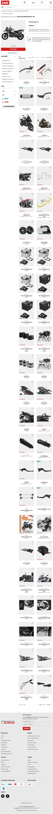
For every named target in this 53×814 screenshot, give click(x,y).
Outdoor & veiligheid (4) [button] (7, 71)
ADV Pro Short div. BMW (44, 162)
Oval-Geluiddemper (44, 456)
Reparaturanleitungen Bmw (26, 536)
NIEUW (6, 98)
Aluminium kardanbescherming (44, 617)
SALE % (6, 102)
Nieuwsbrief (3, 744)
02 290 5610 (9, 723)
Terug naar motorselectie (7, 13)
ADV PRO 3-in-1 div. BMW (26, 162)
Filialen (2, 762)
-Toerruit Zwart (44, 135)
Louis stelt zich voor (5, 760)
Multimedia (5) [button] (5, 73)
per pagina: (29, 57)
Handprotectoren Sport (44, 697)
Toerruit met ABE (26, 135)
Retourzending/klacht (5, 751)
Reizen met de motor (32, 742)
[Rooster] (36, 57)
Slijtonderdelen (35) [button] (6, 60)
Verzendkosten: (17, 808)
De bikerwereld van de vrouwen (34, 736)
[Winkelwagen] (50, 3)
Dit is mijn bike (13, 49)
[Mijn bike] (33, 3)
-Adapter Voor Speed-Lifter (44, 82)
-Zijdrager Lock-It (44, 188)
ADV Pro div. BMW (26, 563)
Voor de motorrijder (32, 747)
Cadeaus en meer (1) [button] (6, 76)
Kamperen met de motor (33, 749)
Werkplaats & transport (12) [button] (8, 79)
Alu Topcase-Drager (44, 536)
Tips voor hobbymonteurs (33, 738)
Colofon (29, 760)
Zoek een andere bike (12, 52)
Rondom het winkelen (5, 766)
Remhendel (26, 482)
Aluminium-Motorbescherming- (26, 617)
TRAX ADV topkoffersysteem (26, 269)
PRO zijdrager (26, 429)
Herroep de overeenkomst (6, 753)
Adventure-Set (26, 376)
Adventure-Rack (26, 403)
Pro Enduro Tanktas (44, 563)
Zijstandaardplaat (44, 242)
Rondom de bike (31, 744)
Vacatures (3, 764)
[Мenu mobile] (2, 7)
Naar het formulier (38, 40)
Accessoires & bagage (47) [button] (8, 65)
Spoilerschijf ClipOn (26, 109)
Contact (2, 736)
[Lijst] (38, 57)
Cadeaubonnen (4, 747)
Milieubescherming (32, 773)
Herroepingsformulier (32, 769)
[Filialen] (24, 3)
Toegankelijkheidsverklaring (33, 771)
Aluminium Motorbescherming (44, 644)
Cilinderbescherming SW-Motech (26, 644)
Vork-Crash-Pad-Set (26, 242)
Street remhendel (44, 482)
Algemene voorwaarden (33, 762)
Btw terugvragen (4, 769)
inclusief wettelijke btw (27, 806)
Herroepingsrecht (31, 766)
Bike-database (4, 742)
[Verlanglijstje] (42, 3)
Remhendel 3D (26, 82)
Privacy (29, 764)
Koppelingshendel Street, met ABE (44, 509)
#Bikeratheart (30, 740)
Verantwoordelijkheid (5, 771)
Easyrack (44, 429)
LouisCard (3, 749)
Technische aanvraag (5, 740)
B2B (2, 738)
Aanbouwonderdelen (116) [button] (8, 81)
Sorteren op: (43, 57)
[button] (50, 7)
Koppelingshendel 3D (44, 109)
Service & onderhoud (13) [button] (7, 63)
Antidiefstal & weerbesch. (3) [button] (8, 68)
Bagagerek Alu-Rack (27, 188)
